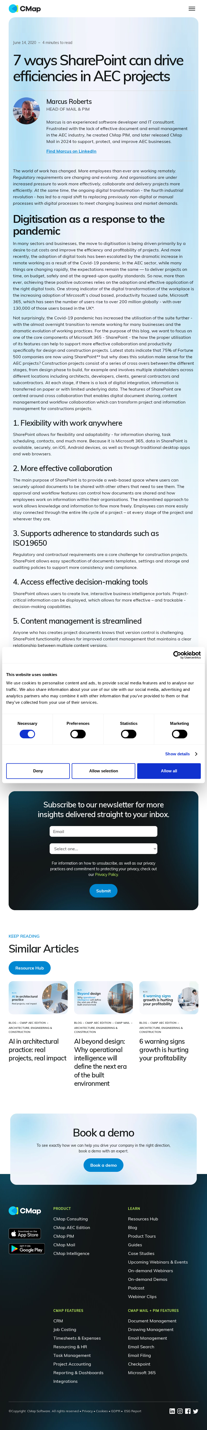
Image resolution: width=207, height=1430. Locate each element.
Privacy (87, 1411)
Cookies (101, 1411)
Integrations (65, 1381)
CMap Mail (64, 1244)
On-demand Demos (147, 1279)
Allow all (169, 771)
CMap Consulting (70, 1218)
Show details (177, 754)
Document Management (152, 1320)
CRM (58, 1320)
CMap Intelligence (71, 1253)
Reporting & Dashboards (78, 1372)
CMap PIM (63, 1236)
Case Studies (141, 1253)
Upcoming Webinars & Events (158, 1262)
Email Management (147, 1338)
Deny (38, 771)
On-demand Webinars (150, 1270)
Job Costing (64, 1329)
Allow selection (103, 771)
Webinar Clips (142, 1296)
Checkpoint (139, 1364)
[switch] (78, 734)
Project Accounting (72, 1364)
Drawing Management (151, 1329)
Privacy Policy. (107, 874)
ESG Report (132, 1411)
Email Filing (139, 1355)
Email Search (141, 1346)
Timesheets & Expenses (77, 1338)
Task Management (72, 1355)
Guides (135, 1244)
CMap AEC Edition (71, 1227)
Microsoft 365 (142, 1372)
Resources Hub (143, 1218)
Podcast (136, 1288)
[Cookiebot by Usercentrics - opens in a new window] (177, 655)
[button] (191, 8)
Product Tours (142, 1236)
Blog (132, 1227)
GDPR (115, 1411)
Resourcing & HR (70, 1346)
